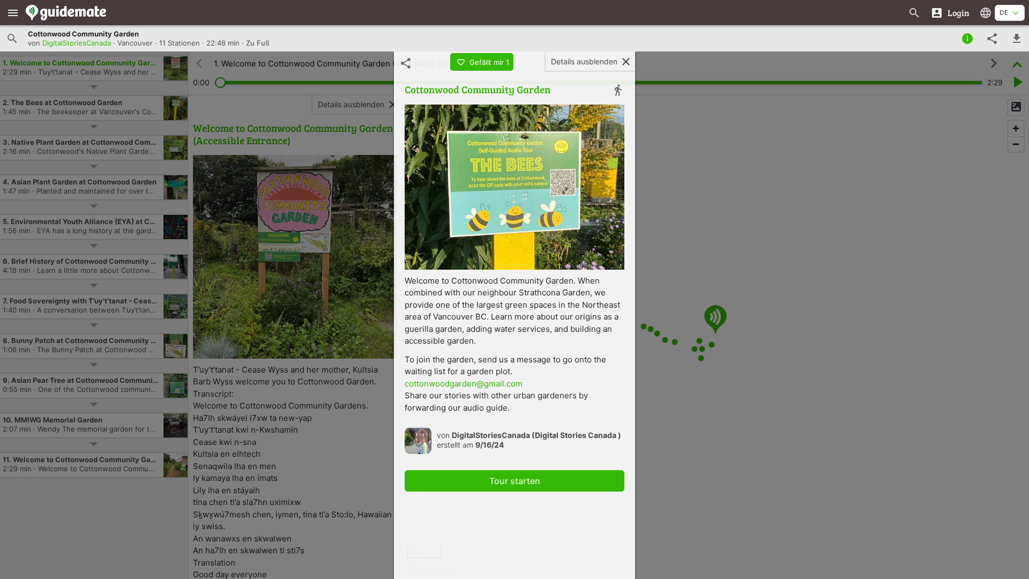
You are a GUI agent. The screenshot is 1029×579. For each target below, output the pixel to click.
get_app (1016, 38)
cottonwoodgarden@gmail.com (464, 383)
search (12, 38)
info (967, 38)
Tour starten (514, 481)
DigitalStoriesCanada (76, 43)
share (992, 38)
